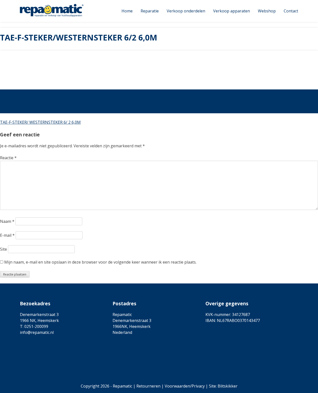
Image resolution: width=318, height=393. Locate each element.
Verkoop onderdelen (186, 11)
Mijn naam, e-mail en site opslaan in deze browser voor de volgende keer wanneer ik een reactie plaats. (100, 262)
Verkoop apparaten (231, 11)
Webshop (267, 11)
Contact (291, 11)
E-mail (7, 235)
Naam (7, 221)
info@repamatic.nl (37, 332)
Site (3, 249)
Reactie (8, 157)
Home (127, 11)
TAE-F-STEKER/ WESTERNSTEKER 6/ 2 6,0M (40, 122)
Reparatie (150, 11)
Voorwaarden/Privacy (185, 386)
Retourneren (148, 386)
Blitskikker (228, 386)
